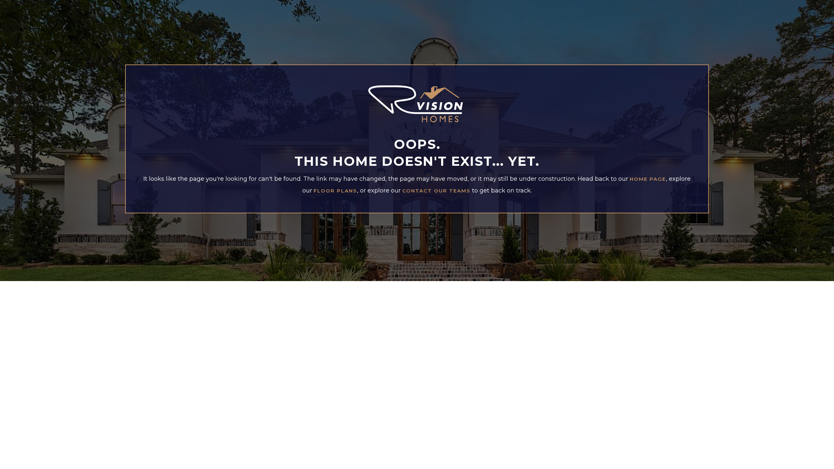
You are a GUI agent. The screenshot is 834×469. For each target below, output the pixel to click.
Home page (648, 179)
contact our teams (436, 191)
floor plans (335, 191)
